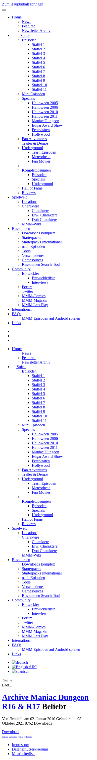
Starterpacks (31, 237)
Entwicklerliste (43, 278)
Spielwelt (19, 197)
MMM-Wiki (31, 224)
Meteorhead (41, 157)
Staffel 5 (38, 62)
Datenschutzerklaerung (30, 749)
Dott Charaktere (44, 219)
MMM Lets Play (35, 305)
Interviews (40, 282)
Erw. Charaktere (44, 215)
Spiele (24, 35)
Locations (29, 201)
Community (21, 269)
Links (16, 323)
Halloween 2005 (45, 103)
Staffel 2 (38, 49)
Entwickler (30, 273)
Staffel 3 (38, 53)
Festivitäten (41, 130)
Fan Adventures (34, 139)
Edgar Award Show (47, 125)
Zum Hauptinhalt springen (22, 4)
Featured (29, 26)
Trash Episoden (44, 152)
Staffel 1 (38, 44)
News (26, 21)
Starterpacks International (42, 242)
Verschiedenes (33, 255)
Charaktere (30, 206)
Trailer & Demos (35, 143)
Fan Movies (41, 161)
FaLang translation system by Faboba (17, 737)
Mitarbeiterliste (23, 754)
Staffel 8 (38, 76)
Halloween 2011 (45, 116)
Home (17, 17)
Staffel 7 (38, 71)
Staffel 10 (39, 85)
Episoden (29, 40)
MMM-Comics (34, 296)
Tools (26, 251)
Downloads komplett (38, 233)
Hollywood (41, 134)
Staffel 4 (38, 58)
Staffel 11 (39, 89)
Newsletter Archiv (36, 30)
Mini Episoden (33, 94)
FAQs (16, 314)
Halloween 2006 (45, 107)
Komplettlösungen (36, 170)
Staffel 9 (38, 80)
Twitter (27, 291)
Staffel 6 (38, 67)
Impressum (20, 745)
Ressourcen (21, 228)
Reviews (29, 192)
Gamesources (32, 260)
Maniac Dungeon (45, 121)
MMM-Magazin (34, 300)
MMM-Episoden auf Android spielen (51, 318)
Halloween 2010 (45, 112)
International (22, 309)
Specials (28, 98)
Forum (27, 287)
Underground (32, 148)
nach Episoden (33, 246)
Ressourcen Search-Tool (41, 264)
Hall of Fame (32, 188)
